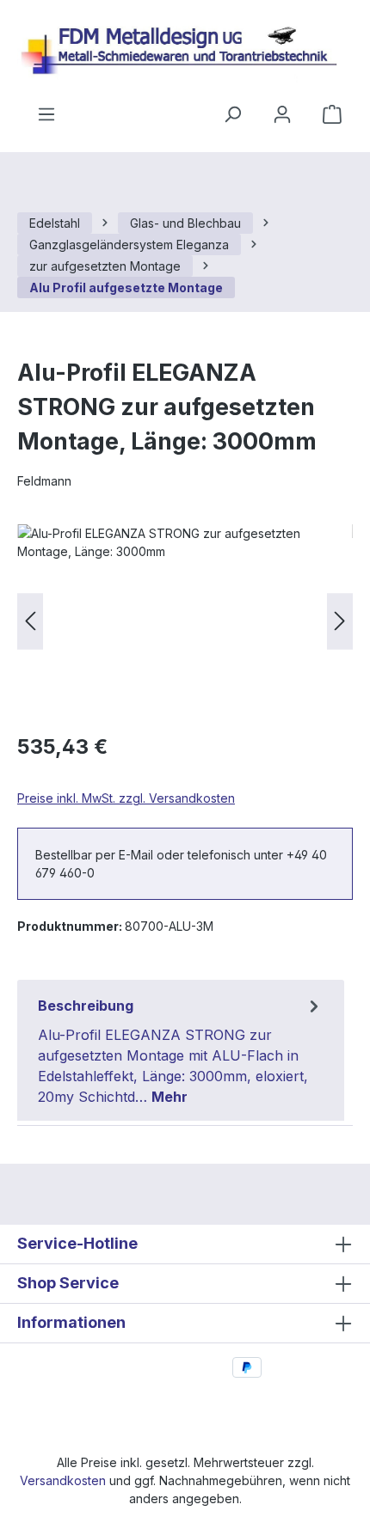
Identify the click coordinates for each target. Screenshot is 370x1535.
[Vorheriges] (30, 621)
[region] (185, 621)
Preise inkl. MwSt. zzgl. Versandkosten (126, 798)
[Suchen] (232, 114)
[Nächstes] (340, 621)
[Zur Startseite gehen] (185, 52)
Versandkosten (63, 1480)
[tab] (180, 1050)
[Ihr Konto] (282, 114)
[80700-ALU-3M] (185, 621)
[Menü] (46, 114)
